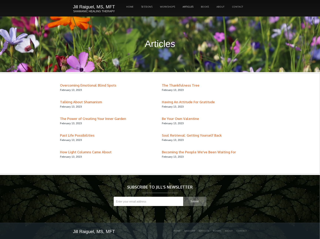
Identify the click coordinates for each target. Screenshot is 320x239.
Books (205, 6)
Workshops (167, 6)
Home (130, 6)
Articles (188, 6)
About (220, 6)
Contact (237, 6)
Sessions (189, 231)
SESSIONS (147, 6)
